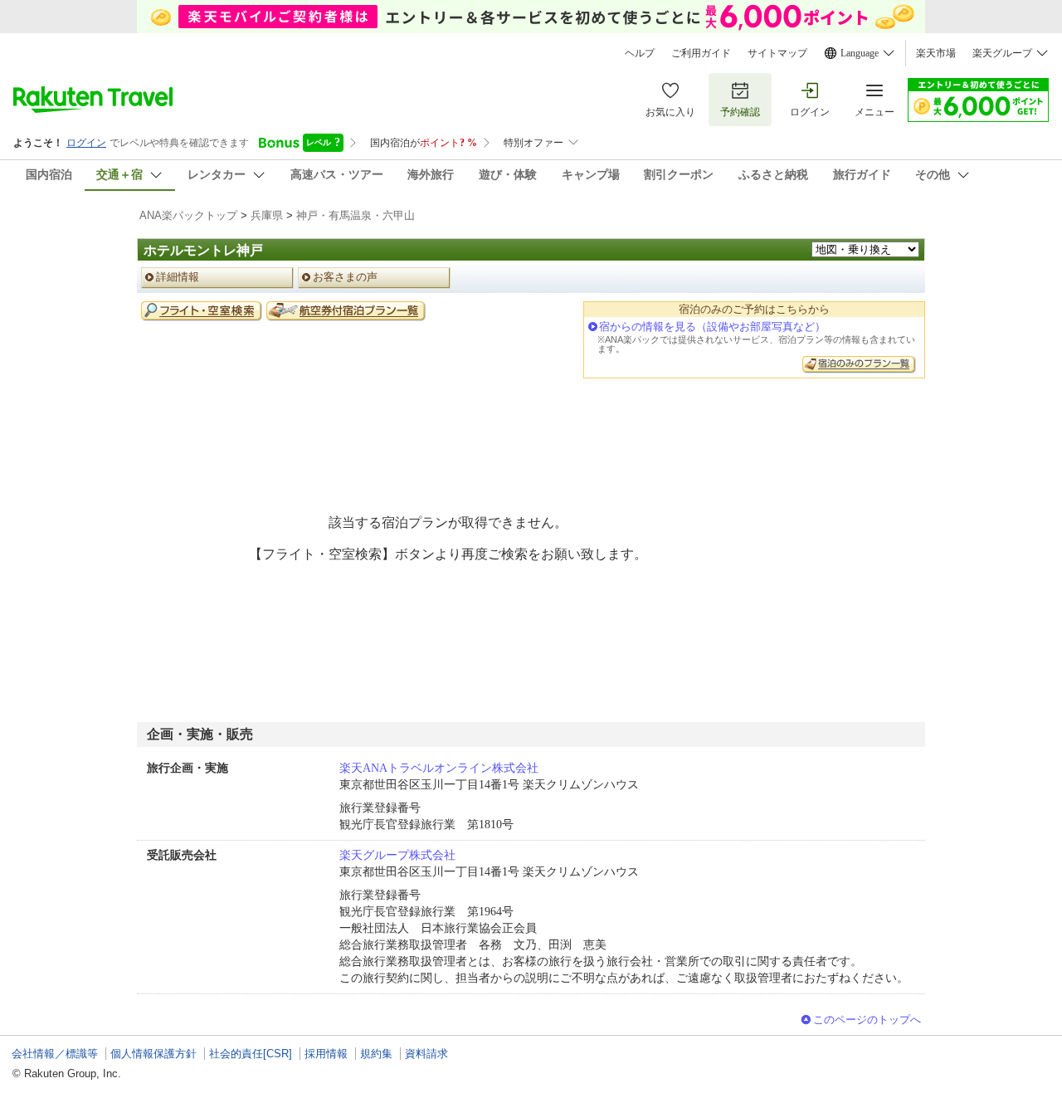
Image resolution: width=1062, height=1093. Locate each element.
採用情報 (326, 1053)
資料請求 (426, 1053)
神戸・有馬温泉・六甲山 (355, 215)
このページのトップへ (867, 1019)
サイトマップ (777, 53)
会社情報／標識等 (55, 1053)
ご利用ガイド (701, 53)
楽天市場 (936, 53)
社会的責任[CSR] (250, 1053)
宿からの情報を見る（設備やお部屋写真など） (712, 326)
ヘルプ (640, 53)
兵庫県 (267, 215)
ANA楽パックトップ (188, 215)
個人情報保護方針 (153, 1053)
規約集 (376, 1053)
